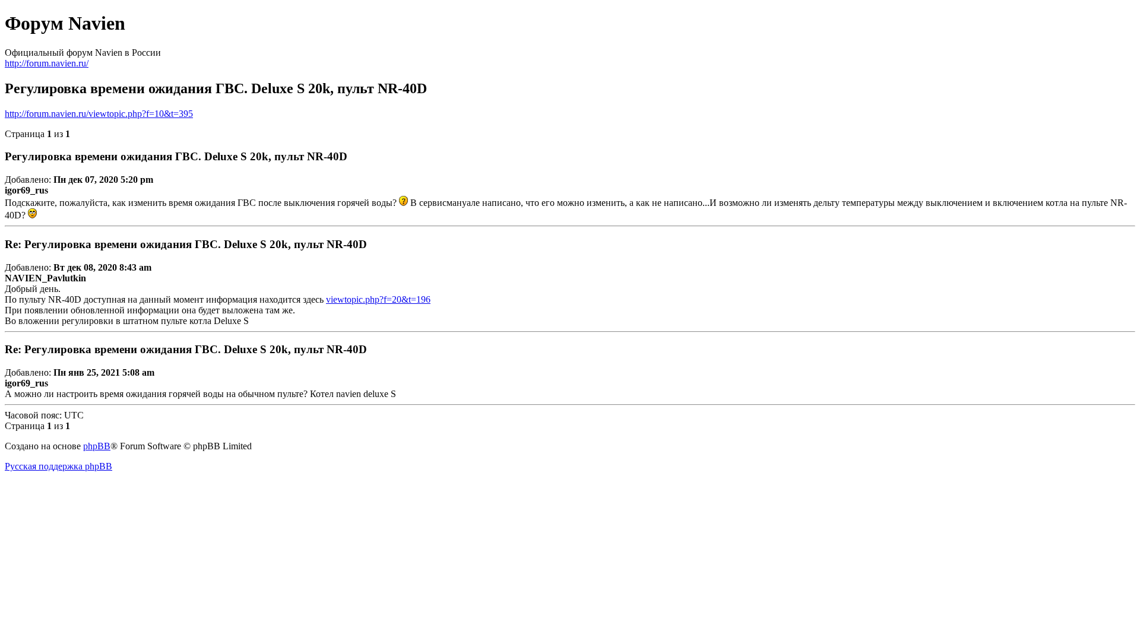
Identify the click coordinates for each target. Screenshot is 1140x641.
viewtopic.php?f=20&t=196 (378, 299)
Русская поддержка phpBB (58, 466)
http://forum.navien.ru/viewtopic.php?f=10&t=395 (99, 114)
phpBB (96, 446)
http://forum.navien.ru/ (46, 63)
